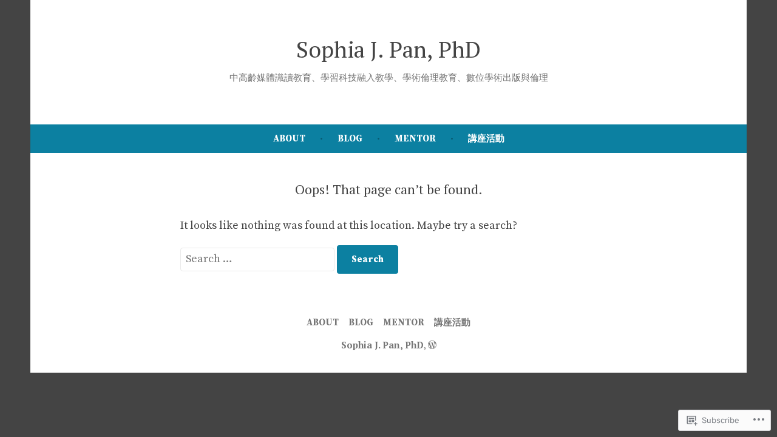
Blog (350, 138)
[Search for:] (258, 259)
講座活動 (486, 138)
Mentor (415, 138)
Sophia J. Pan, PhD (388, 49)
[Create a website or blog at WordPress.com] (432, 345)
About (289, 138)
